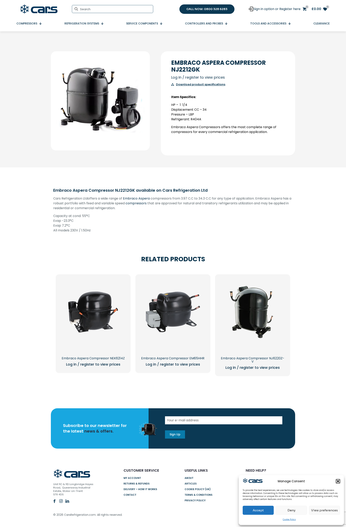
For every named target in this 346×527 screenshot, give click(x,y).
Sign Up (175, 434)
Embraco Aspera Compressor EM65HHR (172, 358)
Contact (130, 495)
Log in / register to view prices (198, 77)
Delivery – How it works (140, 489)
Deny (291, 510)
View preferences (324, 510)
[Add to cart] (120, 284)
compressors (136, 203)
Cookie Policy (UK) (198, 489)
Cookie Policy (289, 519)
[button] (338, 481)
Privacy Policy (195, 500)
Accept (258, 510)
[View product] (120, 293)
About (189, 478)
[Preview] (120, 310)
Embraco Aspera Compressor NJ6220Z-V (252, 360)
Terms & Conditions (198, 495)
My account (132, 478)
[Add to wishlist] (120, 302)
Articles (191, 483)
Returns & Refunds (137, 483)
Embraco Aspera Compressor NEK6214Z (93, 358)
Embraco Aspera (136, 198)
